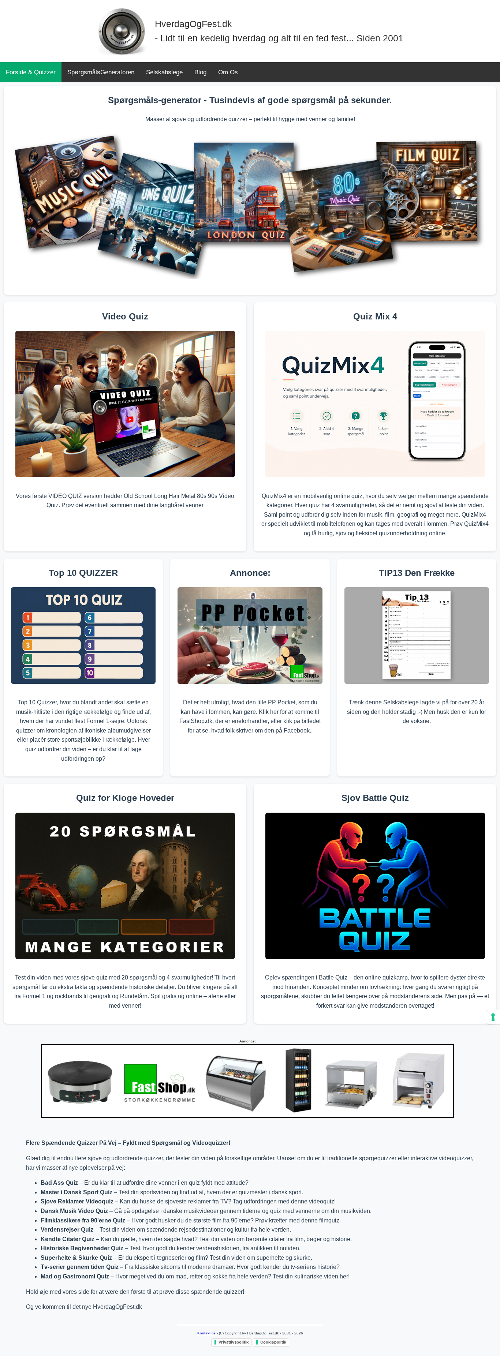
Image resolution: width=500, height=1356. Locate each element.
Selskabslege (164, 72)
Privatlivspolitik (234, 1342)
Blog (200, 72)
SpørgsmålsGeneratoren (100, 72)
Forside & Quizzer (31, 72)
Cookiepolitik (273, 1342)
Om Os (228, 72)
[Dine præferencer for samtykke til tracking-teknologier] (493, 1017)
